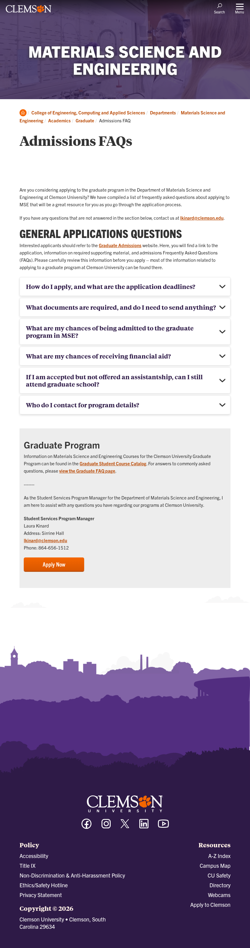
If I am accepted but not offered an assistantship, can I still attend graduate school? (114, 380)
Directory (219, 885)
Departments (163, 112)
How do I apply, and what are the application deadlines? (110, 286)
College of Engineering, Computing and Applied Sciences (88, 112)
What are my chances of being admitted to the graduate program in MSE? (110, 331)
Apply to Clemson (210, 904)
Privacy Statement (41, 894)
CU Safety (219, 875)
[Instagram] (106, 826)
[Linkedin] (144, 826)
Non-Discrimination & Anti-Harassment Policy (72, 875)
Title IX (27, 865)
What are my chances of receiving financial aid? (98, 356)
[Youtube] (163, 826)
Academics (59, 120)
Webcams (219, 894)
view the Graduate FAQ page (87, 471)
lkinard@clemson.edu (201, 218)
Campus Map (215, 865)
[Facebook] (86, 826)
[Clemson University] (29, 11)
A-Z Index (219, 855)
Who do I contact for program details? (82, 405)
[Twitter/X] (125, 826)
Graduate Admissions (120, 245)
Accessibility (34, 855)
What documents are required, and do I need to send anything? (121, 307)
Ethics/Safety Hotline (44, 885)
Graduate (85, 120)
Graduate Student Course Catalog (113, 463)
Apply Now (54, 564)
